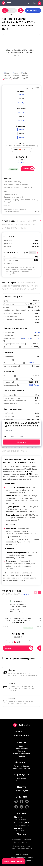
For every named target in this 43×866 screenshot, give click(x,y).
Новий (21, 129)
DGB (29, 339)
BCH (20, 339)
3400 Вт (21, 120)
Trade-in (21, 756)
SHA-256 (36, 332)
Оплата (21, 746)
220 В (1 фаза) (34, 385)
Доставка (21, 751)
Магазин (13, 15)
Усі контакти (21, 834)
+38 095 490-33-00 (21, 825)
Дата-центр (21, 762)
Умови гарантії (21, 781)
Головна (5, 15)
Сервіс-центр (21, 774)
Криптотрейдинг (21, 791)
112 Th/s (22, 95)
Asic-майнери (24, 15)
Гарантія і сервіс (21, 748)
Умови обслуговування (21, 768)
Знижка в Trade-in (21, 162)
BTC (24, 339)
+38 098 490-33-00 (21, 831)
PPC (33, 339)
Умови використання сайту (21, 858)
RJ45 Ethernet (34, 363)
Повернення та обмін (21, 753)
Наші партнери (21, 735)
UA (34, 3)
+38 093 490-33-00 (21, 820)
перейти (24, 594)
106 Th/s (21, 103)
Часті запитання (21, 855)
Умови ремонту (21, 778)
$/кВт (26, 253)
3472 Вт (21, 112)
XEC (38, 339)
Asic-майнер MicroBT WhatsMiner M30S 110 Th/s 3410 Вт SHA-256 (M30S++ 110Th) (18, 621)
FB (39, 341)
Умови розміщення (21, 766)
